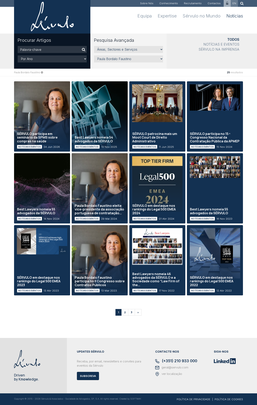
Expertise (167, 15)
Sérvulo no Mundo (201, 15)
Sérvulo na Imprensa (219, 49)
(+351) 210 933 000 (179, 361)
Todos (233, 40)
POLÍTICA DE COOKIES (229, 399)
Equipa (145, 15)
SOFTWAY (135, 398)
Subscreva (88, 376)
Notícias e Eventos (221, 44)
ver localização (171, 374)
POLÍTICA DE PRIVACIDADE (193, 399)
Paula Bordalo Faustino (27, 72)
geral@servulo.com (174, 367)
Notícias (234, 15)
